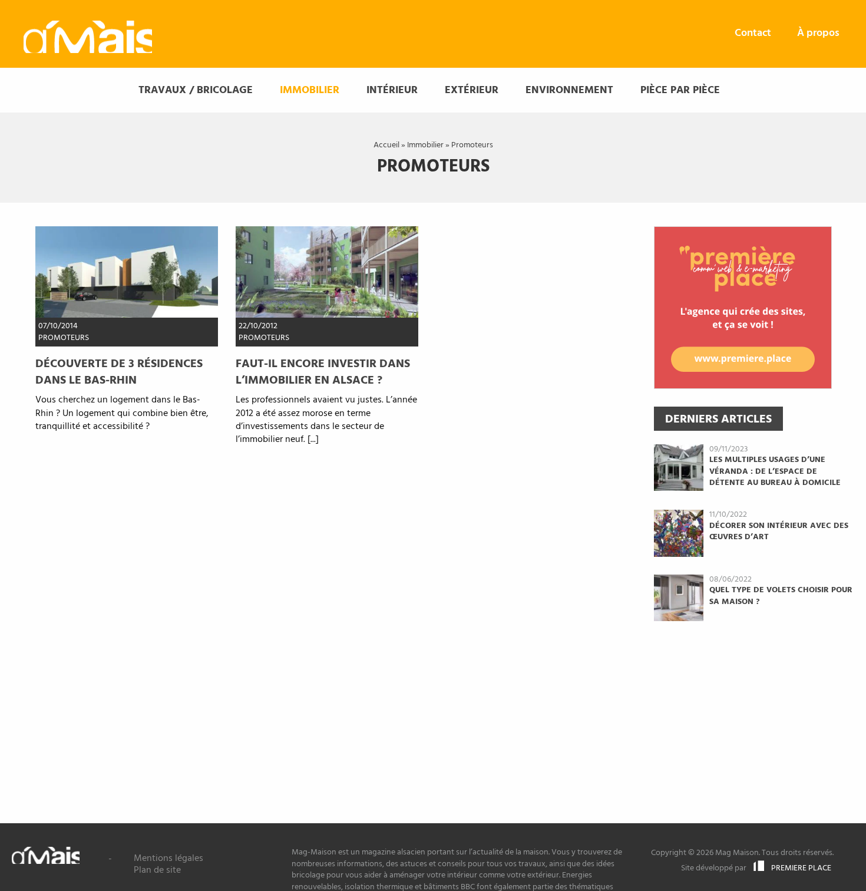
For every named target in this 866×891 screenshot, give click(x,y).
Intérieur (392, 90)
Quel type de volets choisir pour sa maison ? (780, 596)
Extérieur (471, 90)
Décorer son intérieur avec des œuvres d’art (778, 531)
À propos (818, 33)
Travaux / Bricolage (195, 90)
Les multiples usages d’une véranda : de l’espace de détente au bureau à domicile (775, 471)
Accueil (386, 145)
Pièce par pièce (680, 90)
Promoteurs (63, 338)
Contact (753, 33)
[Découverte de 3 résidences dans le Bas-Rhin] (126, 272)
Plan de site (157, 870)
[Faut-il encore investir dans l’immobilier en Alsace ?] (327, 272)
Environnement (569, 90)
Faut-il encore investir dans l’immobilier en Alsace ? (323, 372)
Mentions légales (168, 858)
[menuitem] (753, 34)
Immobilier (309, 90)
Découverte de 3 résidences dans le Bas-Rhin (119, 372)
